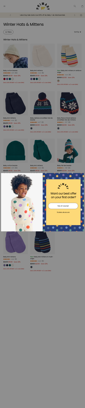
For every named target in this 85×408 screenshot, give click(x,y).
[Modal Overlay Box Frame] (42, 204)
